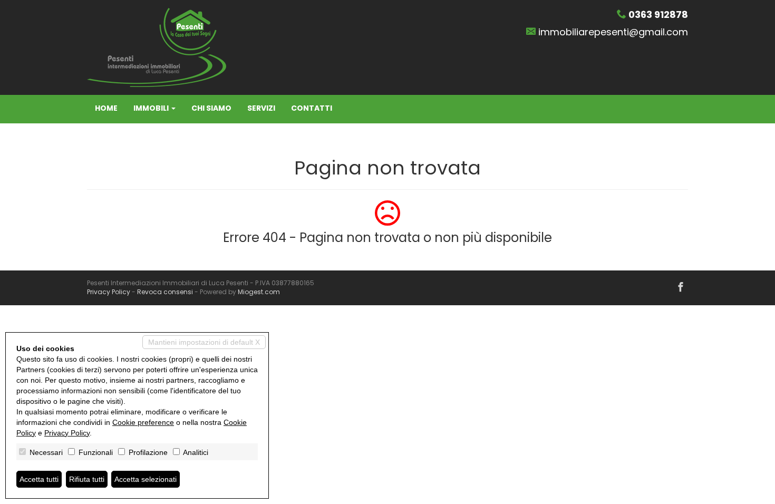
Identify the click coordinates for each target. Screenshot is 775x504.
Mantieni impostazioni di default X (204, 342)
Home (106, 108)
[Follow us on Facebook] (680, 287)
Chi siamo (211, 108)
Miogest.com (259, 291)
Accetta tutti (39, 479)
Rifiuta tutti (86, 479)
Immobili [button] (151, 108)
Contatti (311, 108)
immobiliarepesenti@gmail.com (613, 31)
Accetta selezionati (145, 479)
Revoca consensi (165, 291)
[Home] (156, 47)
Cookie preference (143, 422)
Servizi (261, 108)
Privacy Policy (108, 291)
